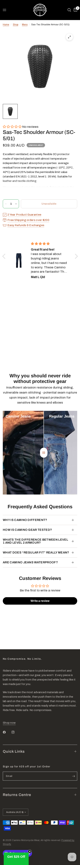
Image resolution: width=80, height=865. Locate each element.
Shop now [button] (9, 722)
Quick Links (14, 751)
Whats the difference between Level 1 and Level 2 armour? (35, 541)
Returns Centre (17, 795)
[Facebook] (7, 732)
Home (6, 24)
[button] (12, 127)
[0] (74, 10)
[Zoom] (69, 37)
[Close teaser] (30, 851)
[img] (50, 243)
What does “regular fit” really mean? (36, 552)
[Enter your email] (73, 776)
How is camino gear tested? (27, 529)
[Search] (69, 10)
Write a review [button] (40, 600)
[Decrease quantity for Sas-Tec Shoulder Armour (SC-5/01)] (6, 204)
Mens (25, 24)
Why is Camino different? (25, 519)
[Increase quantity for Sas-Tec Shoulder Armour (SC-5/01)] (16, 204)
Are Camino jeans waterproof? (30, 562)
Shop (15, 24)
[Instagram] (16, 732)
